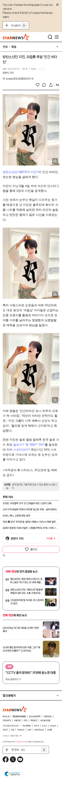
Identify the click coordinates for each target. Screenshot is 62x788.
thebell (20, 730)
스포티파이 (20, 449)
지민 (34, 172)
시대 (12, 730)
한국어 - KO (18, 749)
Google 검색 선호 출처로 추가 (18, 78)
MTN (36, 726)
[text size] (57, 85)
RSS (25, 720)
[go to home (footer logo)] (15, 709)
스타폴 (49, 730)
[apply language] (24, 25)
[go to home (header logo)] (16, 37)
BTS (24, 172)
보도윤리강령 (45, 720)
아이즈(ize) (39, 730)
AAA (29, 730)
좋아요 (33, 549)
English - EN (19, 25)
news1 (53, 726)
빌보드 (17, 444)
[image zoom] (55, 161)
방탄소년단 (10, 172)
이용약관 (17, 720)
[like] (38, 85)
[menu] (56, 37)
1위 (40, 444)
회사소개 (6, 716)
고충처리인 (47, 716)
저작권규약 (7, 720)
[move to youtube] (20, 759)
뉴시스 (44, 726)
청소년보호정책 (34, 716)
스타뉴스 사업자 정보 (11, 736)
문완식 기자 (8, 73)
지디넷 (5, 730)
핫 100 (30, 444)
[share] (51, 85)
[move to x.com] (13, 759)
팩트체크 (34, 720)
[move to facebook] (6, 759)
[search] (50, 37)
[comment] (44, 85)
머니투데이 (27, 726)
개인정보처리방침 (19, 716)
